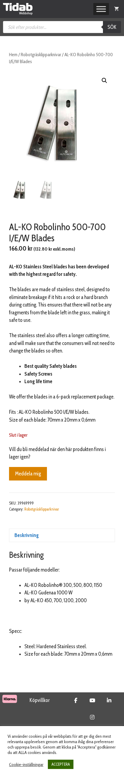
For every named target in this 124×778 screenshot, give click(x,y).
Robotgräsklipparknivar (41, 54)
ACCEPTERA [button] (60, 764)
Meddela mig (28, 474)
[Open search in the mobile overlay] (62, 27)
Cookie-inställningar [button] (26, 764)
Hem (13, 54)
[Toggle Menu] (101, 9)
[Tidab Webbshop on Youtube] (92, 700)
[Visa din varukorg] (116, 9)
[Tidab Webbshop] (18, 9)
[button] (104, 80)
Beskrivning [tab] (26, 535)
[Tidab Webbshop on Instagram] (92, 717)
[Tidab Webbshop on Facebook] (75, 700)
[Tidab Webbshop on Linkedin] (109, 700)
